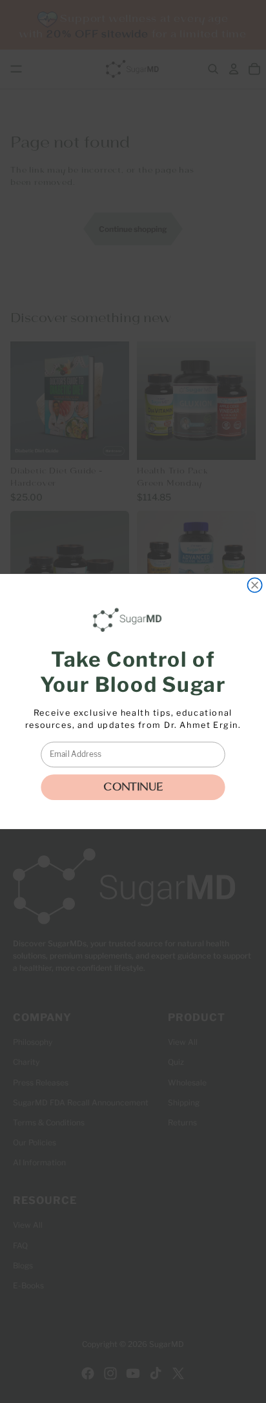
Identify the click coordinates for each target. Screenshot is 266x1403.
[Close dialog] (254, 585)
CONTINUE (133, 787)
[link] (130, 619)
